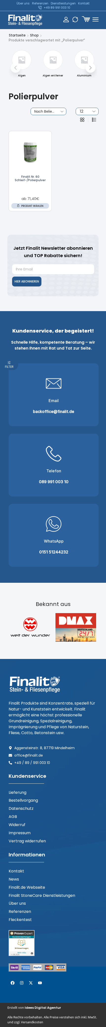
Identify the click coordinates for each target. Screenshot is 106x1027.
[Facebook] (13, 983)
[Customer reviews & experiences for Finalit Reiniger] (22, 943)
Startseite (17, 35)
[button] (86, 19)
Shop (34, 35)
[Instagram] (22, 983)
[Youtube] (40, 983)
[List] (94, 120)
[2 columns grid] (82, 120)
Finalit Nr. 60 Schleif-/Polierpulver (30, 178)
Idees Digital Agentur (43, 1007)
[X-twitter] (31, 983)
